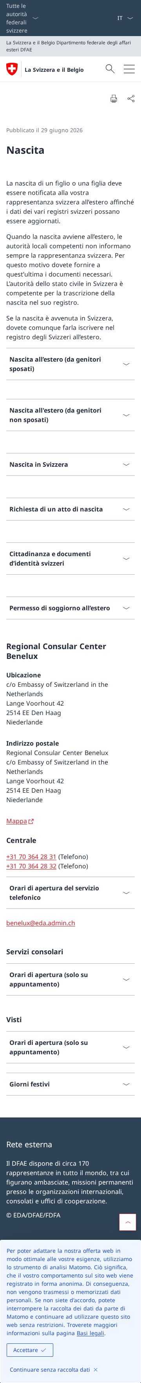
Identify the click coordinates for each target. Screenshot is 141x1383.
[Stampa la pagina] (113, 98)
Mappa (16, 821)
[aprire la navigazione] (129, 69)
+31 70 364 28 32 (31, 866)
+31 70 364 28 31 (31, 856)
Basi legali (90, 1333)
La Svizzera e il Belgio (54, 69)
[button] (127, 1222)
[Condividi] (130, 98)
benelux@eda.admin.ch (40, 923)
